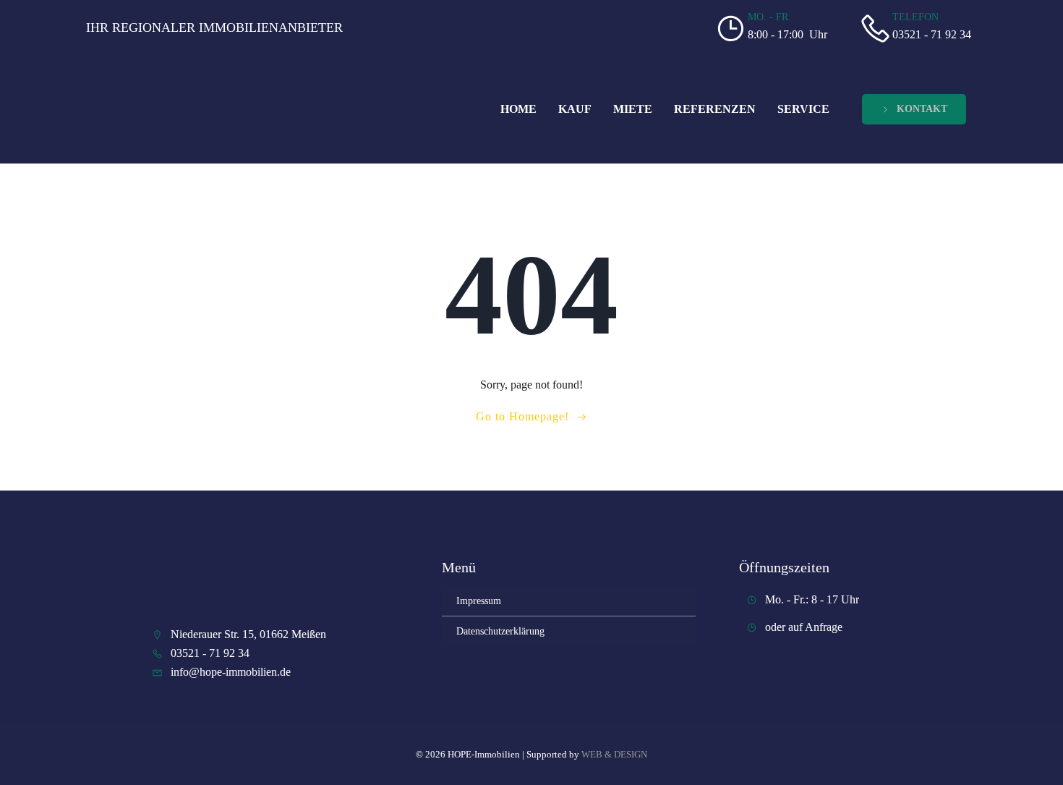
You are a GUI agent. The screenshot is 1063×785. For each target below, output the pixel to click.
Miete (632, 109)
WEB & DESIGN (614, 754)
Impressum (478, 600)
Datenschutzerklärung (500, 631)
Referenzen (715, 109)
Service (803, 109)
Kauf (575, 109)
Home (518, 109)
